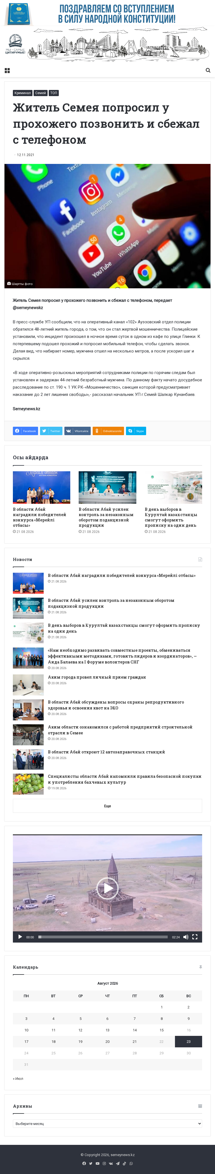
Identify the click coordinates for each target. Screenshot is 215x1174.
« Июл (18, 1078)
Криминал (23, 93)
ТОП (53, 93)
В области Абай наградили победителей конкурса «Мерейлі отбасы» (39, 517)
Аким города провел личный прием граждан (97, 677)
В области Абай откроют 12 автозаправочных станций (106, 752)
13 (107, 1030)
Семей (40, 93)
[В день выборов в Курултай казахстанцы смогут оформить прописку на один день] (173, 487)
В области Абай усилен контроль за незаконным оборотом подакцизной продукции (106, 517)
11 (53, 1030)
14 (135, 1030)
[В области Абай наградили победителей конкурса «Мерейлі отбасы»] (41, 487)
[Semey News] (107, 45)
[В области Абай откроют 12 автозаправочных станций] (28, 759)
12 (80, 1030)
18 (53, 1042)
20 (107, 1042)
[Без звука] (186, 937)
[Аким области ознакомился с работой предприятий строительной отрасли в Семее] (28, 734)
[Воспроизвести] (20, 937)
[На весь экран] (195, 937)
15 (161, 1030)
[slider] (103, 937)
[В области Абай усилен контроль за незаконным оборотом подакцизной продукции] (107, 487)
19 (80, 1042)
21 (135, 1042)
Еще (107, 806)
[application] (107, 888)
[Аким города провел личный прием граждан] (28, 684)
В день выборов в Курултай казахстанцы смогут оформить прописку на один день (171, 517)
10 (26, 1030)
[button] (107, 888)
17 (26, 1042)
